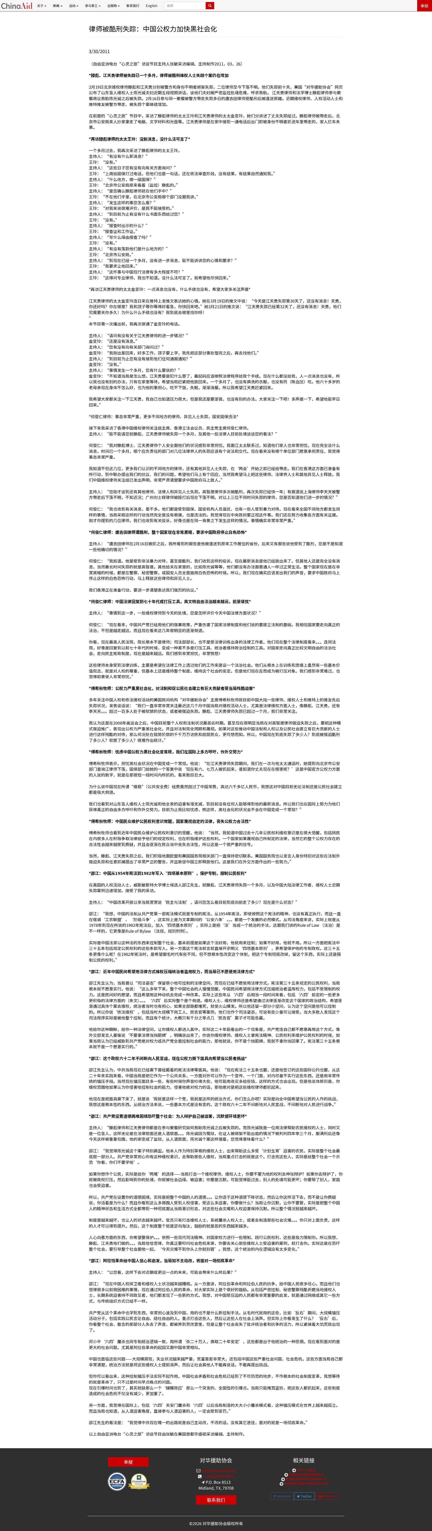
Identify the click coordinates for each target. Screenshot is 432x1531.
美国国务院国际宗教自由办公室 (305, 1483)
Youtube (328, 1496)
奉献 (425, 6)
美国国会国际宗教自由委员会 (305, 1479)
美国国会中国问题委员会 (305, 1474)
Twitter (306, 1496)
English (151, 5)
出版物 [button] (112, 5)
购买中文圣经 (305, 1470)
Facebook (282, 1496)
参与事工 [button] (91, 5)
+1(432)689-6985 (217, 1476)
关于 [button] (40, 5)
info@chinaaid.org (218, 1470)
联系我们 (132, 5)
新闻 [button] (56, 5)
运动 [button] (72, 5)
